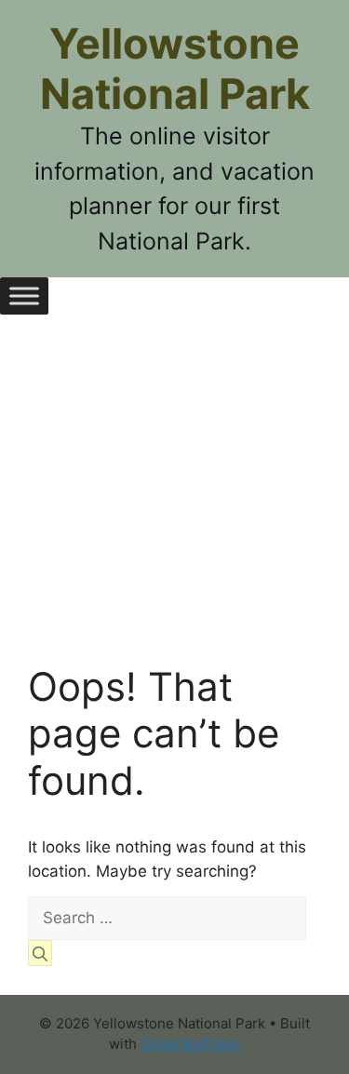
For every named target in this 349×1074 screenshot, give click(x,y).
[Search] (40, 953)
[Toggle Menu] (24, 295)
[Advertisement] (174, 503)
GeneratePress (190, 1044)
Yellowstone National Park (175, 68)
